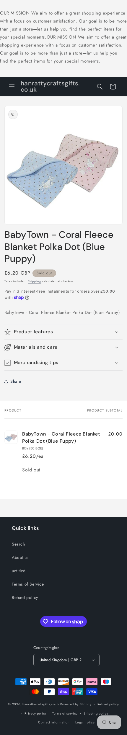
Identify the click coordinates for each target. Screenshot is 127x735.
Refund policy (25, 597)
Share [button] (15, 381)
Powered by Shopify (76, 704)
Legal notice (85, 722)
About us (20, 557)
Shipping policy (96, 713)
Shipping (34, 281)
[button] (11, 86)
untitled (19, 571)
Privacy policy (35, 713)
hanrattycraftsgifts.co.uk (40, 704)
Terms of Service (28, 584)
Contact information (53, 722)
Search (18, 544)
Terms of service (65, 713)
